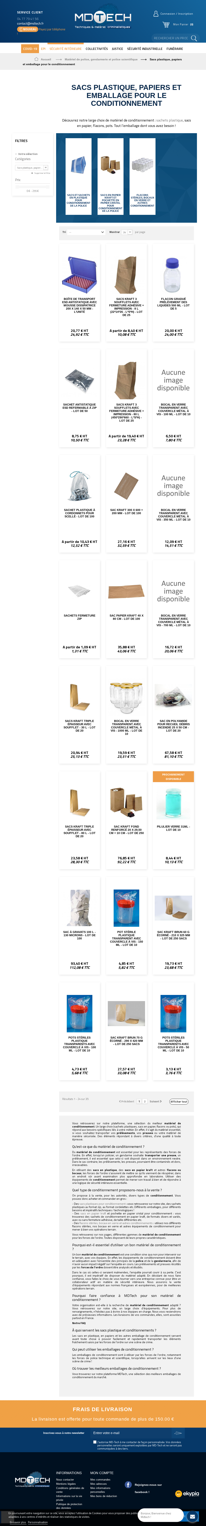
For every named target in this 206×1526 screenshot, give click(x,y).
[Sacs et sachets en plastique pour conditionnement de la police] (79, 165)
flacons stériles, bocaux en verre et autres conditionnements (116, 1223)
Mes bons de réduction (103, 1496)
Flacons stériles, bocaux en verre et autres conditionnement (142, 200)
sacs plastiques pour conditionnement (102, 1204)
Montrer (114, 232)
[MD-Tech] (103, 16)
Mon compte (101, 1473)
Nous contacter (65, 1479)
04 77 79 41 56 (27, 18)
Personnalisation (38, 1522)
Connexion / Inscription (177, 13)
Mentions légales (66, 1483)
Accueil (46, 59)
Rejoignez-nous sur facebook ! (148, 1488)
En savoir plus (18, 1522)
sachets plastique (169, 120)
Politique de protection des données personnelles (69, 1508)
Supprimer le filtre (42, 173)
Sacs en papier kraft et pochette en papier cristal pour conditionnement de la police (110, 203)
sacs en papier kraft (93, 1213)
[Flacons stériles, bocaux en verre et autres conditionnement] (143, 165)
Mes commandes (100, 1479)
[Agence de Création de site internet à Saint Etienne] (187, 1493)
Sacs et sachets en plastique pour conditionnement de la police (78, 200)
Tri (64, 232)
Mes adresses (98, 1483)
